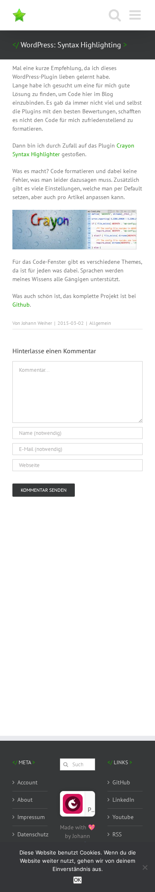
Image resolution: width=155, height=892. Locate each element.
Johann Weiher (36, 323)
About (25, 799)
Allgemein (100, 323)
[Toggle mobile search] (115, 14)
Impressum (30, 817)
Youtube (123, 817)
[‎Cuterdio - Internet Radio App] (73, 797)
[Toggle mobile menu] (136, 14)
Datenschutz (30, 834)
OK (77, 880)
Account (27, 782)
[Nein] (145, 867)
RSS (117, 834)
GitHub (121, 782)
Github (21, 304)
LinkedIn (123, 799)
